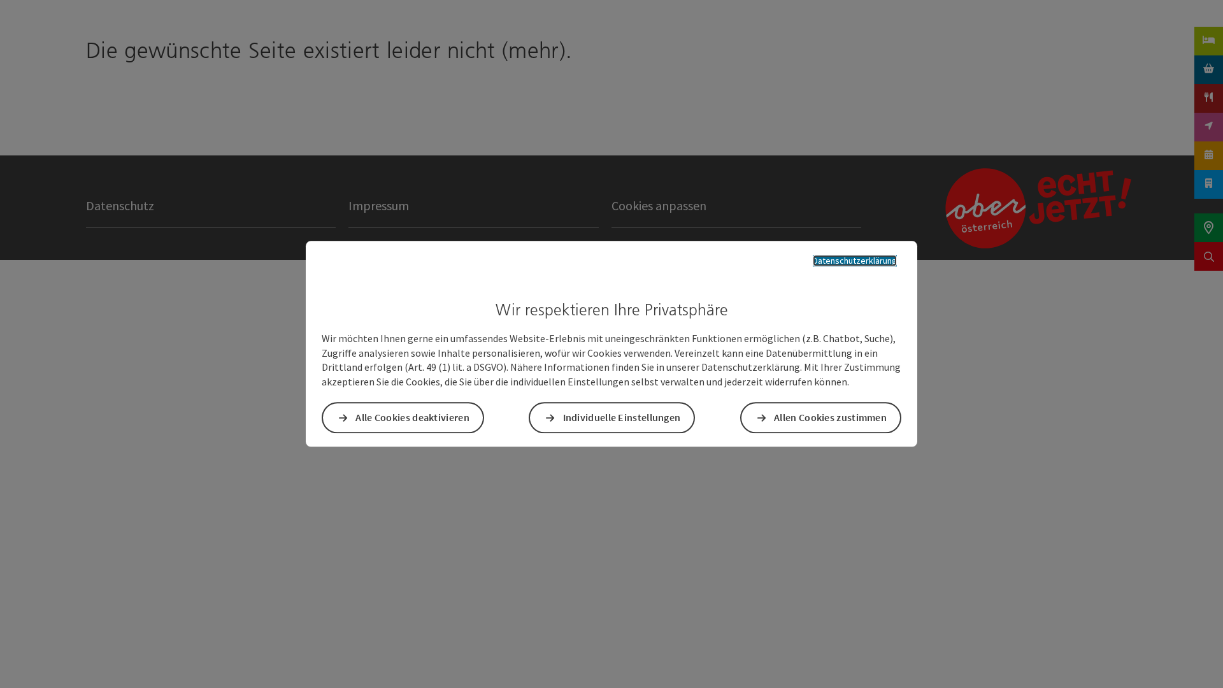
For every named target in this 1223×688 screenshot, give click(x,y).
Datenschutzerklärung (855, 260)
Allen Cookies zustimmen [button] (830, 418)
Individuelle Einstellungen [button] (622, 418)
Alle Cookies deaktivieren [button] (412, 418)
